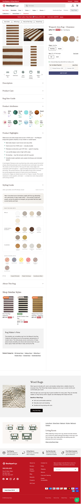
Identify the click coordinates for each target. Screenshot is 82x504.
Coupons (32, 480)
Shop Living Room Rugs (52, 442)
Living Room (49, 423)
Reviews (32, 466)
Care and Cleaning (46, 475)
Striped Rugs (39, 21)
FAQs (42, 466)
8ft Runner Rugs (19, 353)
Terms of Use (56, 497)
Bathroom (73, 423)
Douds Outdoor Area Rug (22, 317)
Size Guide (75, 53)
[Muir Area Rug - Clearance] (9, 304)
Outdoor (66, 10)
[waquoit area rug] (72, 39)
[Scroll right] (77, 38)
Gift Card (32, 483)
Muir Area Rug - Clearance (7, 314)
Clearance (26, 13)
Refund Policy (64, 497)
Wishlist (76, 1)
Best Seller (7, 21)
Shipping (43, 469)
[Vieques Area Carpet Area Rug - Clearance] (38, 304)
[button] (77, 5)
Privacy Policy (48, 497)
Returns (43, 472)
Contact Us (44, 463)
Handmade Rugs (57, 10)
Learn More (75, 65)
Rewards (32, 477)
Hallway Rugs (28, 353)
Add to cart (63, 73)
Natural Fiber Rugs (27, 21)
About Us (32, 463)
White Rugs (17, 21)
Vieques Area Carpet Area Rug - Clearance (37, 314)
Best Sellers (6, 10)
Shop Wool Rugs (37, 410)
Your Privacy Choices (74, 497)
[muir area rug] (52, 39)
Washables (13, 10)
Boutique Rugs (9, 497)
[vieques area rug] (65, 39)
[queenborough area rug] (58, 39)
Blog (31, 474)
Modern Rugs (18, 355)
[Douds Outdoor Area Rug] (23, 304)
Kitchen (68, 423)
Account (70, 1)
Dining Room (56, 423)
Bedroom (62, 423)
